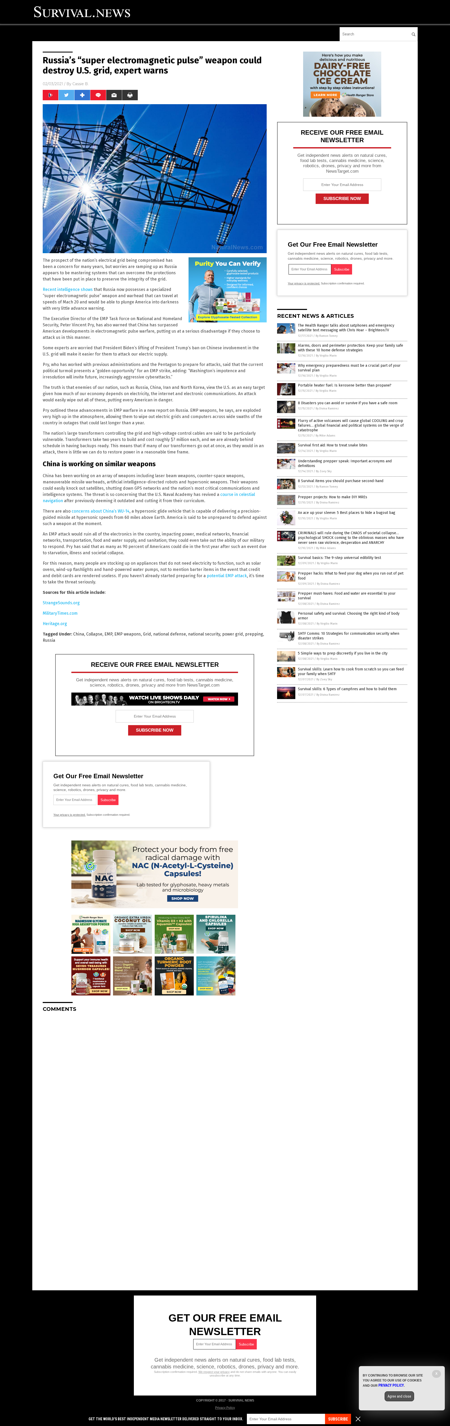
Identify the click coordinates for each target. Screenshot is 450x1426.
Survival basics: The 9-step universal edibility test (339, 558)
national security (204, 634)
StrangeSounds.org (61, 602)
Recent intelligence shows (68, 289)
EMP (108, 634)
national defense (169, 634)
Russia (49, 640)
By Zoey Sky (324, 471)
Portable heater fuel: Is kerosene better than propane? (344, 385)
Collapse (94, 634)
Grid (147, 634)
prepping (254, 634)
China (78, 634)
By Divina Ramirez (327, 408)
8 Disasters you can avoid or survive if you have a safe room (347, 403)
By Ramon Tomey (327, 336)
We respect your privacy (214, 1371)
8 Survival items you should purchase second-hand (340, 481)
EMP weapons (127, 634)
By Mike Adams (325, 435)
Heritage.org (55, 623)
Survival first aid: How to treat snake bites (332, 445)
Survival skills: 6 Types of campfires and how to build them (347, 689)
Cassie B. (80, 84)
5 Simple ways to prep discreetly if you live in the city (343, 653)
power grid (232, 634)
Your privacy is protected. (69, 814)
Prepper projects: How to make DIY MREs (332, 497)
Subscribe (338, 1419)
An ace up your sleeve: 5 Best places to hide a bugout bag (346, 512)
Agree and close (399, 1396)
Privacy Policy (225, 1408)
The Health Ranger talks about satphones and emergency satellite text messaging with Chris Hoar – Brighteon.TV (346, 327)
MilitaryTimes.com (60, 613)
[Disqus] (155, 1081)
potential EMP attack (227, 575)
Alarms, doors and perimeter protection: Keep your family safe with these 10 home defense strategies (350, 347)
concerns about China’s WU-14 (100, 511)
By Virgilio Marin (326, 355)
